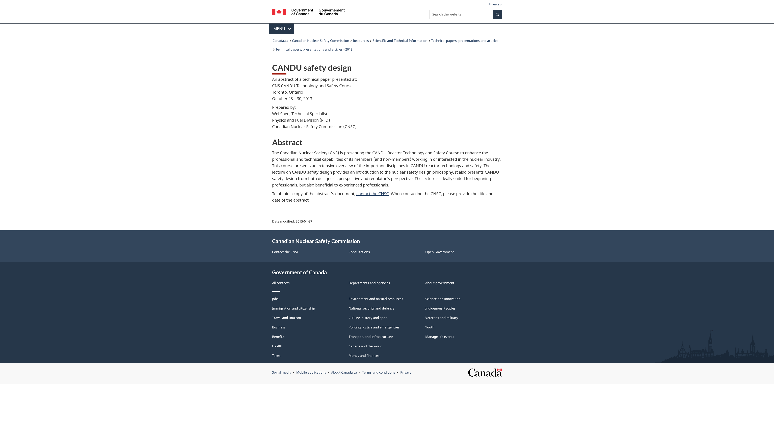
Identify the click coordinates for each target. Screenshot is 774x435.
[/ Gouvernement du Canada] (308, 13)
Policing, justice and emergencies (374, 327)
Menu (279, 28)
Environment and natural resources (376, 299)
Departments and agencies (369, 283)
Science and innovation (443, 299)
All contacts (281, 283)
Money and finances (364, 355)
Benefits (278, 337)
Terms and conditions (378, 372)
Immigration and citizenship (293, 308)
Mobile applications (311, 372)
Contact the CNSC (285, 252)
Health (277, 346)
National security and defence (371, 308)
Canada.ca (280, 40)
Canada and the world (365, 346)
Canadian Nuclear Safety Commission (320, 40)
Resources (361, 40)
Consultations (359, 252)
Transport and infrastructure (371, 337)
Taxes (276, 355)
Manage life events (439, 337)
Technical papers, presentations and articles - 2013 (314, 49)
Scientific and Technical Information (400, 40)
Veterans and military (441, 318)
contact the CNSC (372, 193)
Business (279, 327)
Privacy (405, 372)
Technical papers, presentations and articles (464, 40)
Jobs (275, 299)
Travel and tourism (286, 318)
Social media (281, 372)
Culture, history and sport (368, 318)
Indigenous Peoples (440, 308)
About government (439, 283)
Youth (429, 327)
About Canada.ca (344, 372)
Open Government (439, 252)
